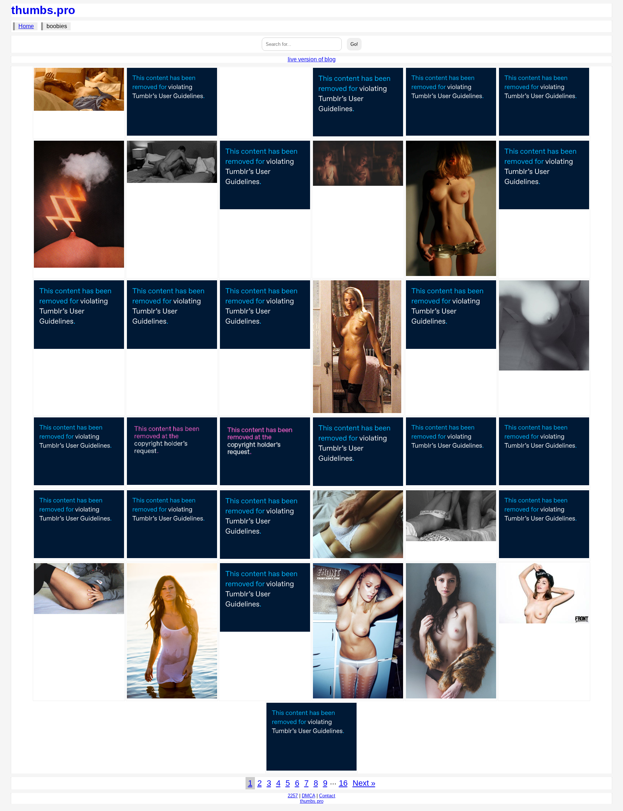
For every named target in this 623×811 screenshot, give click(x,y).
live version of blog (312, 59)
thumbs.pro (43, 10)
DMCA (308, 795)
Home (26, 26)
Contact (327, 795)
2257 (293, 795)
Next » (364, 783)
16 (343, 783)
